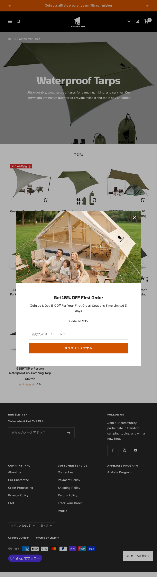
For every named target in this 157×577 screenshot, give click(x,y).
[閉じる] (134, 217)
